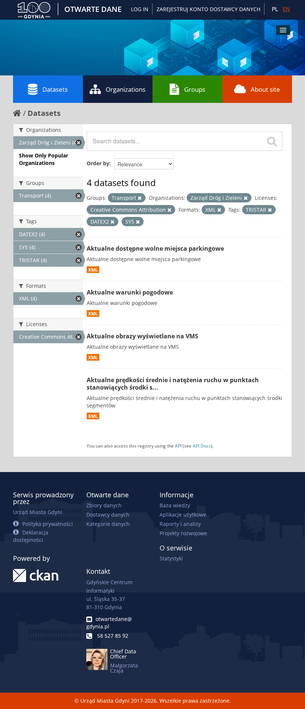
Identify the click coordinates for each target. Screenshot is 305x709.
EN (286, 9)
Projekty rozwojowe (183, 533)
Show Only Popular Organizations (43, 159)
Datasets (55, 89)
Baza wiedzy (175, 505)
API (178, 446)
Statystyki (171, 558)
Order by (98, 163)
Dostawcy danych (107, 514)
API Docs (202, 446)
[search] (272, 141)
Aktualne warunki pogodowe (130, 292)
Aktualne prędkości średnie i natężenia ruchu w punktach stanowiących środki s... (173, 384)
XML (93, 270)
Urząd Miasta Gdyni (37, 512)
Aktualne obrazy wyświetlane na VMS (142, 336)
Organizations (125, 89)
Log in (139, 9)
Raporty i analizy (180, 523)
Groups (194, 89)
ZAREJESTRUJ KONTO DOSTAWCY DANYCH (208, 9)
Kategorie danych (108, 523)
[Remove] (140, 198)
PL (275, 9)
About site (265, 89)
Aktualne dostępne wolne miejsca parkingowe (155, 248)
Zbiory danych (104, 505)
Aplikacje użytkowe (183, 514)
